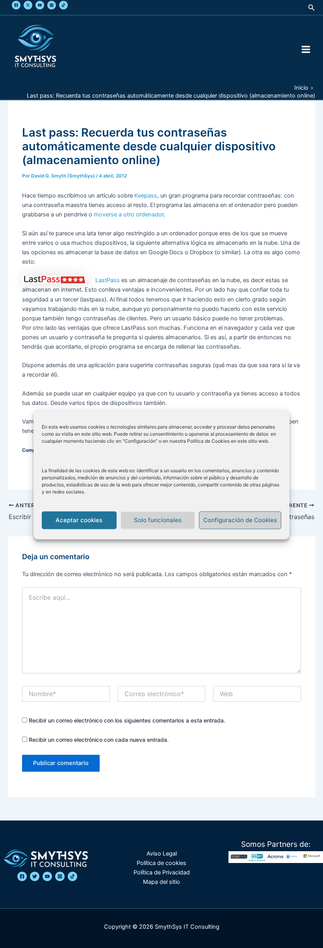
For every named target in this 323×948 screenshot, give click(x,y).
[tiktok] (72, 876)
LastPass (107, 280)
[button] (311, 8)
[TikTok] (63, 5)
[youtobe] (47, 876)
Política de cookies (161, 863)
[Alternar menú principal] (306, 49)
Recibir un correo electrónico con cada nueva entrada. (99, 739)
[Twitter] (28, 5)
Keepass (145, 195)
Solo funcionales (158, 520)
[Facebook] (16, 5)
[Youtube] (39, 5)
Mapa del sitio (161, 881)
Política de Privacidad (162, 872)
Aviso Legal (162, 853)
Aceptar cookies (79, 520)
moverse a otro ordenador (128, 214)
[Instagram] (51, 5)
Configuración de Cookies (240, 520)
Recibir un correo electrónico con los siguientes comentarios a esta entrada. (127, 720)
